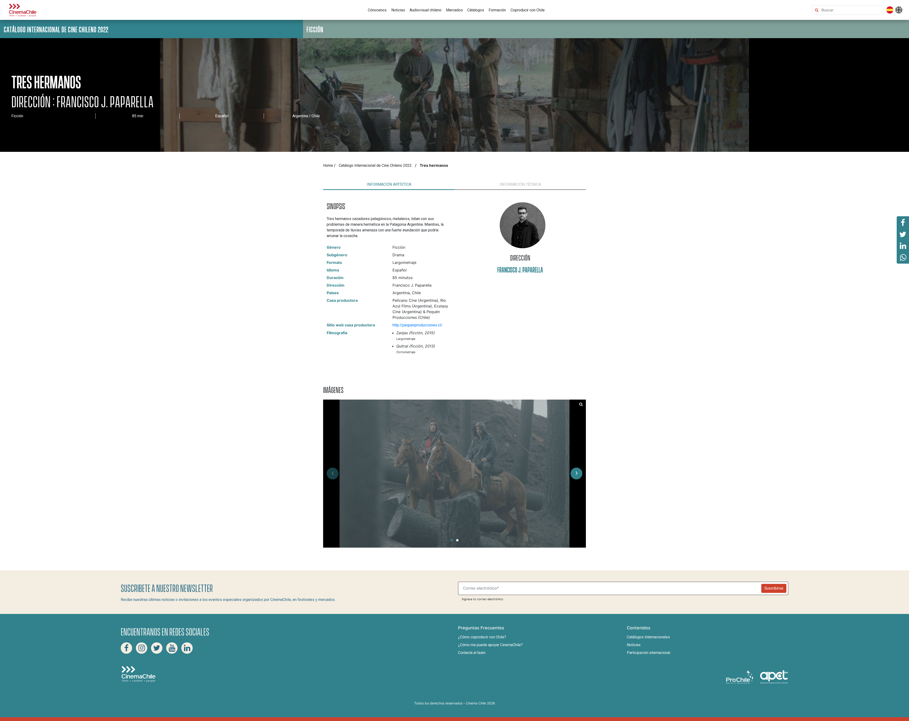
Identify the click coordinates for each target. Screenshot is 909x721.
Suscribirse (773, 588)
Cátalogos (475, 10)
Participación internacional (648, 652)
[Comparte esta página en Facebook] (903, 222)
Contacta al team (472, 652)
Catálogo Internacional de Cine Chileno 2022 (375, 165)
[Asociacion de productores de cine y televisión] (774, 676)
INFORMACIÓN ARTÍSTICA (389, 184)
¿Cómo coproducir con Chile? (482, 637)
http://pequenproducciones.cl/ (417, 325)
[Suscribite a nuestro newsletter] (610, 588)
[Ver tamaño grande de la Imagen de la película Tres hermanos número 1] (581, 404)
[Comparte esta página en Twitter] (903, 234)
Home (328, 165)
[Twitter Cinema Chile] (156, 648)
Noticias (398, 10)
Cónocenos (377, 10)
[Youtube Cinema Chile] (172, 648)
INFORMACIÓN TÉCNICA (520, 184)
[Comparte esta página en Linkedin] (903, 246)
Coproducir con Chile (528, 10)
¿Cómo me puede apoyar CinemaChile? (490, 645)
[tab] (388, 184)
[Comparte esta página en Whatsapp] (903, 258)
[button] (451, 540)
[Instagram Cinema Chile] (141, 648)
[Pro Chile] (740, 676)
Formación (497, 10)
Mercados (454, 10)
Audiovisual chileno (425, 10)
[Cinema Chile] (22, 9)
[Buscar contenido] (851, 10)
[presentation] (333, 473)
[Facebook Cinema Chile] (126, 648)
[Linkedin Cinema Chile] (187, 648)
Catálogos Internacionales (648, 637)
